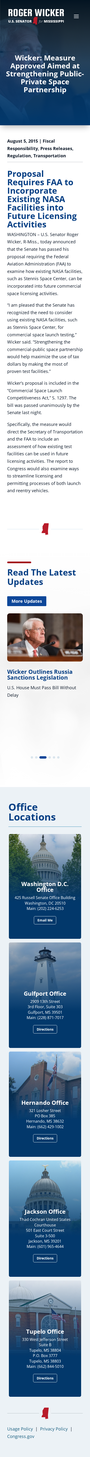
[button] (32, 757)
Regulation (19, 156)
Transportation (49, 156)
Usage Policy (20, 1429)
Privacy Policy (54, 1429)
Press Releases (56, 148)
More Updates (27, 601)
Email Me (45, 920)
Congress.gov (20, 1436)
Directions (45, 1029)
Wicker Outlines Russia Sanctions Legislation (40, 674)
